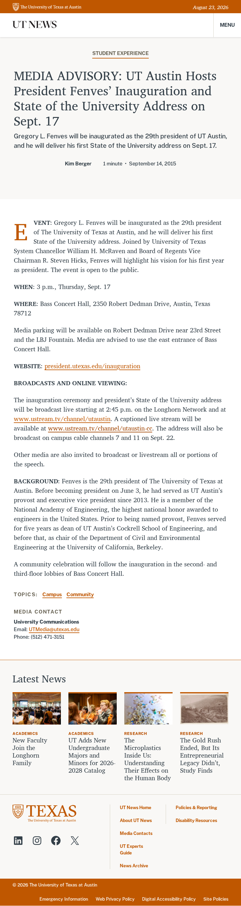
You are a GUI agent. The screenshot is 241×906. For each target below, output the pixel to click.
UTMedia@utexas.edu (54, 629)
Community (80, 595)
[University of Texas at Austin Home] (47, 7)
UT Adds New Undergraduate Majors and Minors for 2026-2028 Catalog (91, 755)
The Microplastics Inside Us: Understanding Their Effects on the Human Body (147, 759)
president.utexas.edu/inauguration (92, 366)
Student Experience (120, 53)
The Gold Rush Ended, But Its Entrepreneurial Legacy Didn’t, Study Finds (202, 755)
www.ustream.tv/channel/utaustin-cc (100, 428)
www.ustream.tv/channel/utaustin (62, 419)
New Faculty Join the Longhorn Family (30, 751)
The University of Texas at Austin (63, 884)
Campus (52, 595)
